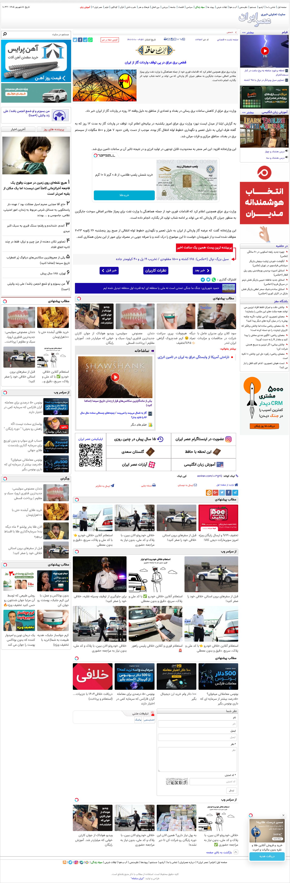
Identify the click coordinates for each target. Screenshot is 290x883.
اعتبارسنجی (149, 720)
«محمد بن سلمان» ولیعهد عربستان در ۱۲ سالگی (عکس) (206, 32)
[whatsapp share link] (90, 40)
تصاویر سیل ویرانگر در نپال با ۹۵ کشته (264, 80)
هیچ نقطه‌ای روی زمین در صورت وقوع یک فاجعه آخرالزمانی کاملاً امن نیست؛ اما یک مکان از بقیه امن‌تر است (36, 188)
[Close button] (283, 815)
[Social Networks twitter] (208, 279)
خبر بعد (200, 270)
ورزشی (165, 7)
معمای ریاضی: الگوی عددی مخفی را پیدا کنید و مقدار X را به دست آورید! (266, 337)
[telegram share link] (85, 40)
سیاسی (189, 7)
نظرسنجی (243, 7)
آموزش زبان (85, 7)
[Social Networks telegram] (203, 279)
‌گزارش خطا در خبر (110, 40)
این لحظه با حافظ (198, 452)
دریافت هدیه (267, 856)
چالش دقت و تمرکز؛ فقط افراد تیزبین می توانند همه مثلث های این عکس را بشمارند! (266, 309)
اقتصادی (220, 39)
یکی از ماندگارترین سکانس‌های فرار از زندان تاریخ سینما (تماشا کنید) (118, 403)
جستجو (253, 7)
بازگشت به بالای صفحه (219, 853)
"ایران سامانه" (137, 878)
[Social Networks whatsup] (214, 279)
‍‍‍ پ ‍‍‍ (179, 39)
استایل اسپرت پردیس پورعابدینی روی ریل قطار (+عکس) (266, 273)
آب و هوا (233, 7)
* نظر (233, 744)
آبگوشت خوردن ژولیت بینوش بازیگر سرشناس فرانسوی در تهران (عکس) (268, 263)
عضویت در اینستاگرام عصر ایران (200, 439)
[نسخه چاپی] (165, 39)
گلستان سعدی (133, 452)
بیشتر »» (248, 32)
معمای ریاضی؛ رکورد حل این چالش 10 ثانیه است (265, 356)
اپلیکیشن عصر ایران (90, 439)
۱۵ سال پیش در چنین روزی (135, 439)
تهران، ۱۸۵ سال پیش (53, 273)
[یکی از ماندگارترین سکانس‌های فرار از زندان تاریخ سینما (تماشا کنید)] (115, 377)
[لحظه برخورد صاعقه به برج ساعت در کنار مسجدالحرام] (264, 51)
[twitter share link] (75, 40)
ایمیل (233, 731)
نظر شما (231, 711)
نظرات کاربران (155, 271)
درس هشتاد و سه (275, 158)
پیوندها (144, 862)
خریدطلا (124, 195)
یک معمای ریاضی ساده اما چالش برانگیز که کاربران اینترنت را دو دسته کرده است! (264, 328)
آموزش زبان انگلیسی (199, 465)
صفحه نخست (232, 39)
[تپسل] (95, 155)
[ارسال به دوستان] (168, 39)
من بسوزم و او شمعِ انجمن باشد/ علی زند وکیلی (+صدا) (26, 113)
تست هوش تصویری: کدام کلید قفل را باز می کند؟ (266, 365)
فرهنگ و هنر (143, 7)
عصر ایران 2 (97, 7)
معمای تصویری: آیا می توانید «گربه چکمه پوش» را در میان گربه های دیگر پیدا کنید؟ (266, 319)
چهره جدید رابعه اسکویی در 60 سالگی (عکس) (267, 254)
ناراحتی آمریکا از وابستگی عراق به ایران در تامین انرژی (193, 357)
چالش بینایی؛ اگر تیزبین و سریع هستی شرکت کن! (267, 347)
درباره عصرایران (187, 862)
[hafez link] (156, 50)
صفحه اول (282, 7)
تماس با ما (270, 7)
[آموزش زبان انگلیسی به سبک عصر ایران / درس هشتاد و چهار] (264, 131)
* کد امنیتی (230, 775)
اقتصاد (181, 7)
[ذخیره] (171, 39)
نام (234, 717)
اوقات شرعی (222, 7)
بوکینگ (138, 720)
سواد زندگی (200, 7)
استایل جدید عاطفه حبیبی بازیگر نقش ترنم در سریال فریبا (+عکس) (265, 282)
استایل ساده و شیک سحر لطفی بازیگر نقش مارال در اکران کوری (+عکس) (264, 291)
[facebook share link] (80, 40)
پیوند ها (210, 7)
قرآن (122, 7)
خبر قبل (111, 270)
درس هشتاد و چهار (275, 152)
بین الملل (155, 7)
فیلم (106, 7)
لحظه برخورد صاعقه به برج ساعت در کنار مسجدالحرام (266, 73)
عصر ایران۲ (202, 862)
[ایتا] (209, 493)
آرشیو (261, 7)
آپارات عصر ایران (134, 465)
